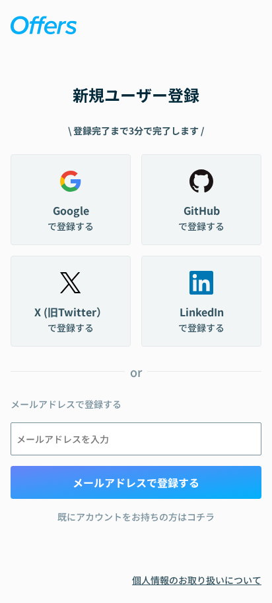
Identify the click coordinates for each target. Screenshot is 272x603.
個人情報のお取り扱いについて (196, 580)
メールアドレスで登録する (136, 482)
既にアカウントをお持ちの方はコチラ (136, 516)
